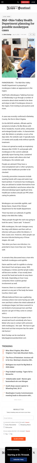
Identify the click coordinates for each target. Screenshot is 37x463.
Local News (6, 16)
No (11, 434)
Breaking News (26, 425)
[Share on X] (34, 34)
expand (31, 40)
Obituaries (8, 427)
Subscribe (25, 2)
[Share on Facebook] (30, 34)
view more (18, 400)
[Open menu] (2, 2)
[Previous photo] (4, 57)
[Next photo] (32, 57)
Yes (6, 434)
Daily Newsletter (10, 425)
